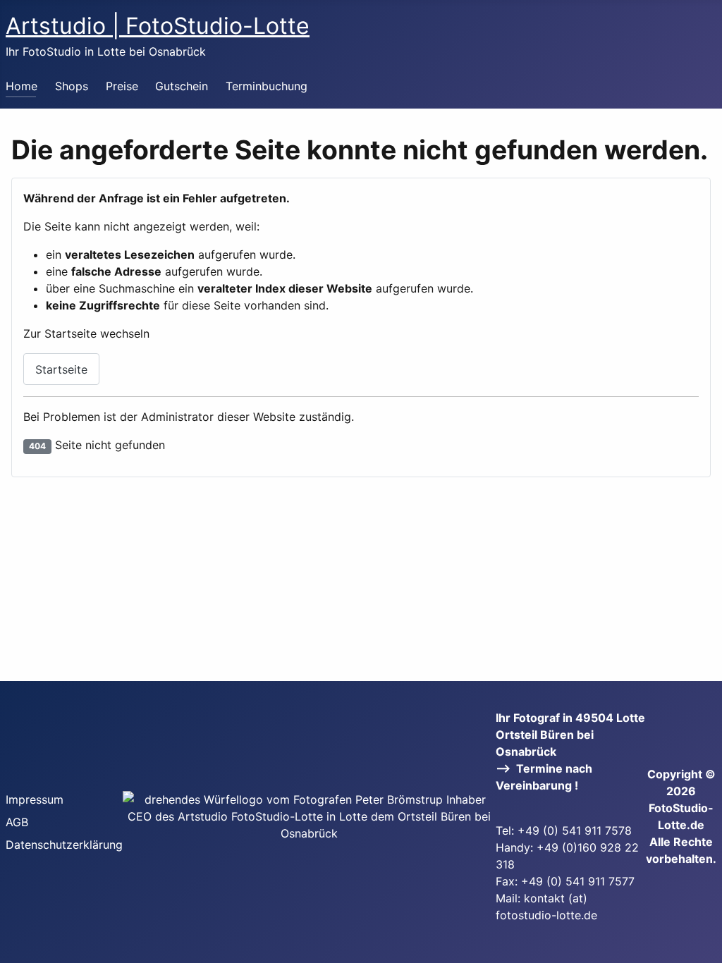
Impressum (34, 799)
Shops (71, 86)
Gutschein (181, 86)
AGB (17, 822)
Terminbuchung (266, 86)
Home (21, 86)
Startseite (61, 369)
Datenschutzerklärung (64, 845)
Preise (122, 86)
